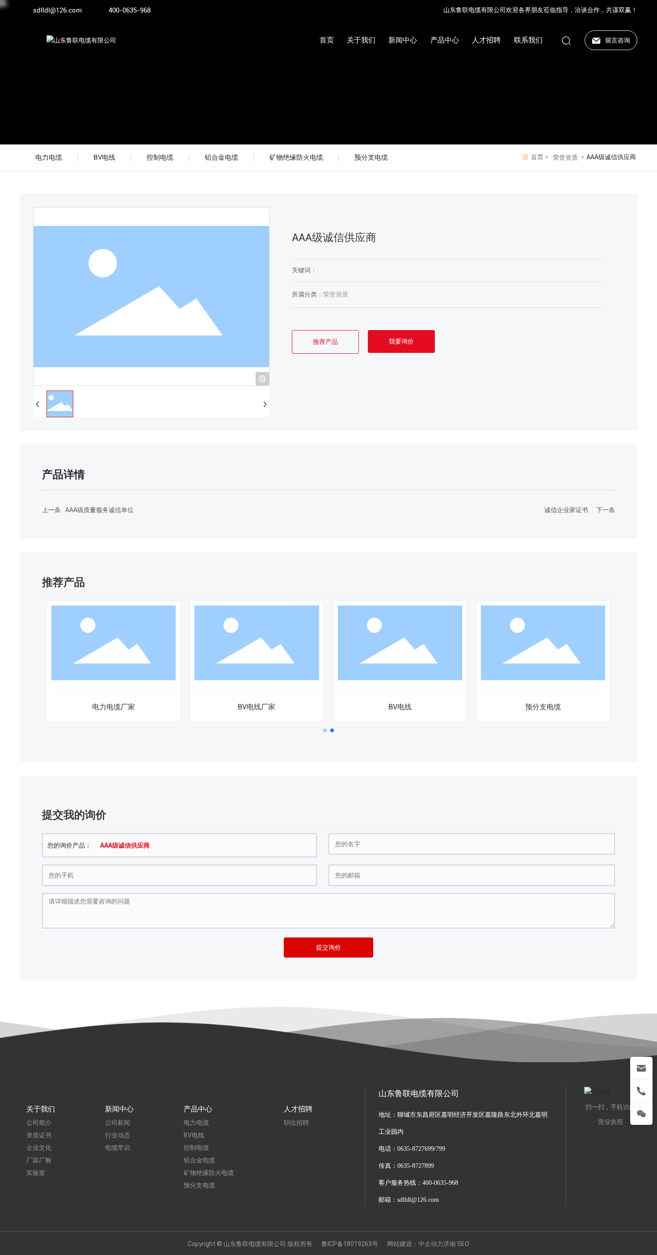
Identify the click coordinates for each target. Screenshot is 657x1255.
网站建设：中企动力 (415, 1243)
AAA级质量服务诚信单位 (99, 509)
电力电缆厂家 (113, 707)
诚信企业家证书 (566, 509)
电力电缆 (48, 157)
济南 (449, 1243)
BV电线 (104, 157)
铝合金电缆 (221, 157)
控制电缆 (160, 157)
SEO (463, 1243)
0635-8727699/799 (421, 1148)
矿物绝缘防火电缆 (296, 157)
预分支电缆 (371, 157)
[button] (325, 730)
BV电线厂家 (256, 707)
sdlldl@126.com (57, 10)
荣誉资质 (565, 157)
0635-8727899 (415, 1165)
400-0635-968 (130, 10)
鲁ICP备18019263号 (349, 1244)
